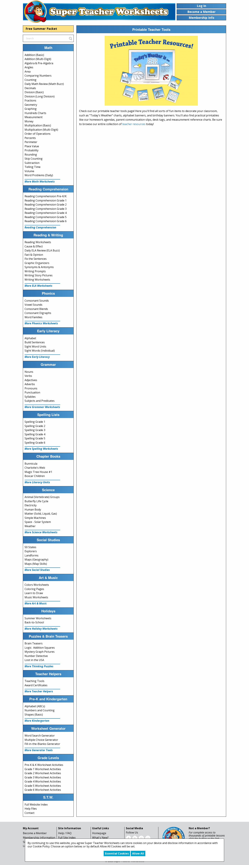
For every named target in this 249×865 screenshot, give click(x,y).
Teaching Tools (34, 681)
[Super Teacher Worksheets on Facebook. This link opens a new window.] (128, 838)
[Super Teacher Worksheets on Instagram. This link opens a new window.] (147, 838)
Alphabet (30, 338)
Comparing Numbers (38, 75)
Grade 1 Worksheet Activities (43, 769)
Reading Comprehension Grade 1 (46, 200)
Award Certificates (36, 685)
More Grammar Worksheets (42, 407)
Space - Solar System (38, 522)
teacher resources (133, 124)
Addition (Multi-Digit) (38, 59)
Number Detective (36, 656)
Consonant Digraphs (38, 313)
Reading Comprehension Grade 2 (46, 204)
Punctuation (32, 392)
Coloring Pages (34, 589)
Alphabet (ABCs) (35, 706)
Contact (29, 813)
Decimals (30, 88)
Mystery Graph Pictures (40, 652)
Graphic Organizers (37, 263)
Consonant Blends (36, 309)
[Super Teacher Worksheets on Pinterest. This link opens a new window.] (141, 838)
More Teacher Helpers (39, 691)
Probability (31, 150)
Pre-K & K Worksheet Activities (44, 765)
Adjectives (31, 380)
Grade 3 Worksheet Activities (43, 777)
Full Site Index (67, 837)
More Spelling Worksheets (41, 449)
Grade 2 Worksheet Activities (43, 773)
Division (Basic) (34, 92)
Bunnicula (31, 463)
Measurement (34, 117)
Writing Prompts (35, 271)
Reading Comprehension (40, 227)
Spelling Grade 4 (35, 434)
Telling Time (32, 167)
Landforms (31, 555)
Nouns (29, 372)
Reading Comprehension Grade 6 (46, 221)
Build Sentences (35, 342)
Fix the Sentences (36, 259)
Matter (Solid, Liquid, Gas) (41, 513)
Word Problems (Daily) (39, 175)
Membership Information (39, 837)
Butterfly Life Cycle (36, 501)
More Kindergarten (37, 720)
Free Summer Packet (41, 29)
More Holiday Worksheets (41, 628)
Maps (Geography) (36, 559)
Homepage (99, 833)
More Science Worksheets (41, 532)
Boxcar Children (35, 476)
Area (27, 71)
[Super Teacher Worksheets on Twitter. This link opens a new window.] (134, 838)
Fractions (30, 100)
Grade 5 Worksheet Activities (43, 786)
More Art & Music (36, 603)
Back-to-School (34, 622)
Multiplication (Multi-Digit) (41, 129)
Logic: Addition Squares (40, 647)
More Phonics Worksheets (41, 323)
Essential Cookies (117, 853)
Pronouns (31, 388)
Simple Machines (35, 518)
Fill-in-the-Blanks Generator (42, 744)
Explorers (31, 551)
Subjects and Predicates (40, 401)
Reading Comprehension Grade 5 (46, 217)
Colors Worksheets (37, 585)
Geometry (31, 105)
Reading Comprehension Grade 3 (46, 209)
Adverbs (30, 384)
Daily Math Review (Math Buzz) (44, 84)
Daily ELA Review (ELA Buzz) (42, 250)
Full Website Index (36, 804)
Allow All (138, 853)
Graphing (31, 109)
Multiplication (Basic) (38, 125)
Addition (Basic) (34, 55)
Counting (30, 80)
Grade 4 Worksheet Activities (43, 781)
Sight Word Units (35, 346)
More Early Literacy (37, 357)
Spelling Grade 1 (35, 422)
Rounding (31, 154)
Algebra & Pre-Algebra (39, 63)
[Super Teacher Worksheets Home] (99, 11)
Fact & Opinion (34, 255)
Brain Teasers (34, 643)
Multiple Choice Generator (41, 740)
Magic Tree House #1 (38, 472)
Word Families (33, 317)
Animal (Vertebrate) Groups (42, 497)
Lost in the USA (34, 660)
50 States (30, 547)
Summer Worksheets (38, 618)
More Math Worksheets (40, 181)
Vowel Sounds (33, 305)
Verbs (28, 376)
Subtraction (32, 163)
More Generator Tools (39, 750)
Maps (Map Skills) (36, 564)
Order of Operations (37, 134)
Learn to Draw (34, 593)
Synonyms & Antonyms (39, 267)
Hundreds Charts (35, 113)
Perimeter (31, 142)
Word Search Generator (40, 735)
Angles (29, 67)
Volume (29, 171)
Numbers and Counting (40, 710)
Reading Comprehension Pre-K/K (46, 196)
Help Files (31, 808)
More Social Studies (37, 570)
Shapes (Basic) (34, 714)
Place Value (32, 146)
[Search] (70, 38)
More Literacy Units (37, 482)
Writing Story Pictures (39, 275)
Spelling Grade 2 (35, 426)
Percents (30, 138)
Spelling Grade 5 (35, 438)
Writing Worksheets (37, 279)
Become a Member (35, 833)
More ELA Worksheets (38, 286)
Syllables (30, 397)
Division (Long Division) (40, 96)
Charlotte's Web (35, 468)
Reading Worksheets (38, 242)
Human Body (33, 509)
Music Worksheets (36, 597)
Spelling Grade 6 (35, 442)
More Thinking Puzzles (39, 666)
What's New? (100, 837)
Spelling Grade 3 (35, 430)
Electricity (31, 505)
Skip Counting (34, 158)
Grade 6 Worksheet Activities (43, 790)
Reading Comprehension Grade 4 (46, 213)
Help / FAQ (64, 833)
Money (29, 121)
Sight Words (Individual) (40, 350)
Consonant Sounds (37, 300)
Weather (30, 526)
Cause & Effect (34, 246)
